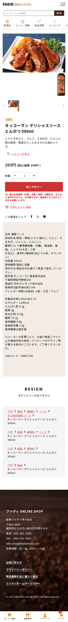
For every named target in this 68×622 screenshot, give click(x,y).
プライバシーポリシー (19, 569)
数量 (7, 176)
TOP (10, 411)
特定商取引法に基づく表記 (22, 576)
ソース (43, 411)
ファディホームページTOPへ (23, 583)
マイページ (45, 618)
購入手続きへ (34, 187)
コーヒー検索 (9, 618)
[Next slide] (63, 106)
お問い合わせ (14, 562)
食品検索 (27, 618)
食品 (20, 411)
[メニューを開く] (62, 4)
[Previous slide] (4, 106)
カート (61, 616)
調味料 (31, 411)
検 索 (59, 13)
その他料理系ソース (19, 415)
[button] (22, 23)
